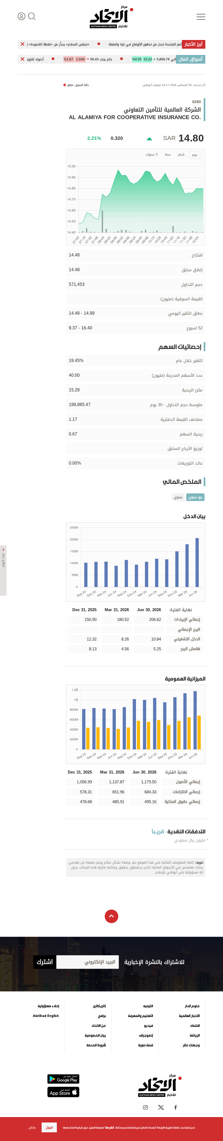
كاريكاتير (99, 1006)
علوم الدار (192, 1006)
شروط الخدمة (96, 1045)
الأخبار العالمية (189, 1016)
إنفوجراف (146, 1035)
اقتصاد (195, 1026)
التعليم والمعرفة (140, 1016)
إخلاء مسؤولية (48, 1006)
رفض (32, 1127)
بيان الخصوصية (95, 1035)
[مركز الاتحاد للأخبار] (111, 16)
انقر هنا (109, 1127)
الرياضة (195, 1035)
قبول (49, 1127)
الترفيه (148, 1006)
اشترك (45, 962)
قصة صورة (145, 1045)
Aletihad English (46, 1016)
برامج (102, 1016)
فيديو (148, 1026)
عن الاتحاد (98, 1026)
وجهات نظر (191, 1045)
